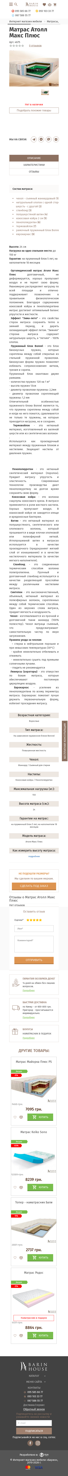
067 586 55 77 (35, 1400)
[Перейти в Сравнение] (49, 4)
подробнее (34, 856)
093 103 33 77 (34, 1396)
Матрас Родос (33, 1273)
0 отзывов (35, 45)
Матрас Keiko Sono (33, 1132)
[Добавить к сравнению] (19, 1117)
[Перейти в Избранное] (44, 4)
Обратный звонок (34, 1409)
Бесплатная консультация (64, 741)
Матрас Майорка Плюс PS (34, 1062)
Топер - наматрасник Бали (33, 1202)
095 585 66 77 (35, 1392)
